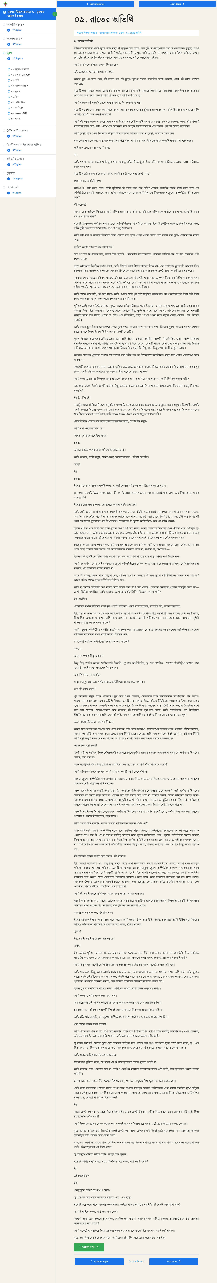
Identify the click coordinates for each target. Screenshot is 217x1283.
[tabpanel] (136, 645)
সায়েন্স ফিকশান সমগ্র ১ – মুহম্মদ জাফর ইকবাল (26, 14)
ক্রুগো (121, 33)
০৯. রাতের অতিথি (133, 33)
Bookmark (87, 1247)
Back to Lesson (136, 1261)
